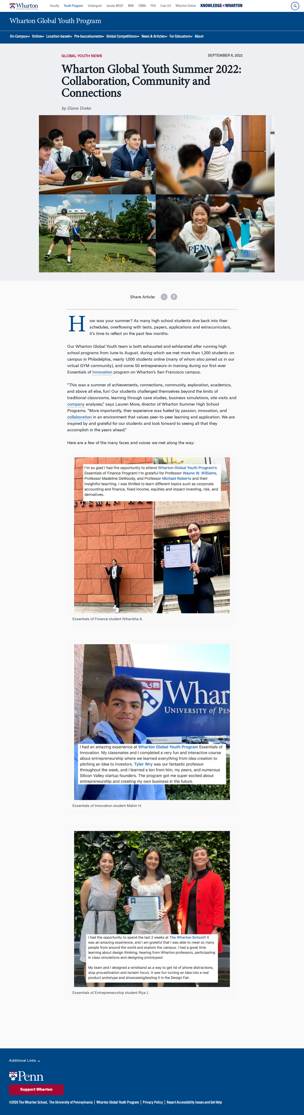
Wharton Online (186, 6)
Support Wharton (36, 1090)
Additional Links (23, 1061)
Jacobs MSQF (114, 6)
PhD (153, 6)
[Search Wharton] (295, 6)
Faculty (54, 6)
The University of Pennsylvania (71, 1103)
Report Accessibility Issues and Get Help (194, 1103)
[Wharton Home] (24, 6)
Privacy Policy (153, 1103)
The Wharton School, (33, 1103)
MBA (131, 6)
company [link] (76, 405)
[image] (160, 295)
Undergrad (95, 6)
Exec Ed (166, 6)
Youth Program (73, 6)
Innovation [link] (102, 372)
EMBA (142, 6)
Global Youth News (82, 56)
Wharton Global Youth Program (117, 1103)
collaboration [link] (79, 417)
